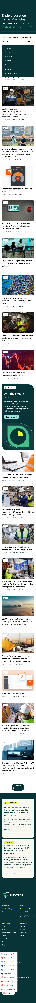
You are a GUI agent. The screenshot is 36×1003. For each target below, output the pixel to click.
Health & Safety (7, 909)
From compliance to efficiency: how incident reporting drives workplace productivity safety (16, 728)
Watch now (16, 874)
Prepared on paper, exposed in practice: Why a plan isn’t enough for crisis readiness (17, 226)
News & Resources (13, 38)
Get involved (10, 417)
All (4, 38)
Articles (7, 52)
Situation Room (26, 38)
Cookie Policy (6, 968)
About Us (22, 926)
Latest (4, 926)
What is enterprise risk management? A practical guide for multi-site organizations (18, 512)
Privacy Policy (6, 965)
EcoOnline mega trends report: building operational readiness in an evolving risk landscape (17, 621)
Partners (22, 929)
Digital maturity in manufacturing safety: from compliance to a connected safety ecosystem (17, 113)
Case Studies (6, 939)
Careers (22, 936)
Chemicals (5, 912)
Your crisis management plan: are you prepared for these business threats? (17, 263)
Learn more (16, 836)
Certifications (6, 974)
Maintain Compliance (26, 909)
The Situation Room (11, 73)
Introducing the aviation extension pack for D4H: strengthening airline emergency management (18, 584)
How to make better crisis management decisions (13, 373)
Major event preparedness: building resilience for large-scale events (17, 300)
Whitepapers (9, 56)
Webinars (8, 69)
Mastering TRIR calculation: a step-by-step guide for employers (17, 476)
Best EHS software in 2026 (14, 693)
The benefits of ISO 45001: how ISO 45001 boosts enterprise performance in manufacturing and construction (18, 767)
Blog (3, 929)
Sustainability (6, 915)
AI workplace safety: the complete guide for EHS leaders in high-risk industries (17, 338)
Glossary (4, 945)
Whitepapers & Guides (9, 932)
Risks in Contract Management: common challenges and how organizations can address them (16, 658)
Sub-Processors (7, 971)
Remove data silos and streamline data (27, 916)
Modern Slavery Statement (10, 980)
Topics (7, 65)
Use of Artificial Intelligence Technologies (15, 977)
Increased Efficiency (26, 912)
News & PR (8, 60)
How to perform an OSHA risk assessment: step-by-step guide (17, 548)
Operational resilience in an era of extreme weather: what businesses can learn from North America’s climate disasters (18, 153)
